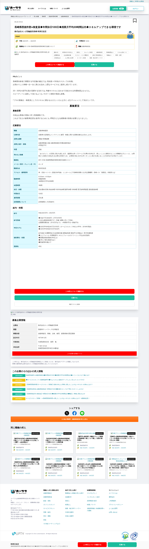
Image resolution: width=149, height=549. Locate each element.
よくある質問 (66, 8)
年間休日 (82, 41)
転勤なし (68, 504)
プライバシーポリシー (116, 504)
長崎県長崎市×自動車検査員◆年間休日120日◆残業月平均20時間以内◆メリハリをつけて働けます (58, 375)
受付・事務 (47, 516)
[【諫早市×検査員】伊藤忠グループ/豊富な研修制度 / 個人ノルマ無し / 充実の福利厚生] (90, 434)
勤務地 (21, 46)
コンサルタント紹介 (93, 497)
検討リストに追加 (74, 304)
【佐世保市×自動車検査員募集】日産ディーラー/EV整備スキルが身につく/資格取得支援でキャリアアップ (58, 466)
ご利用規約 (112, 501)
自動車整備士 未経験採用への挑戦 (95, 508)
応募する (94, 65)
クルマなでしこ (92, 493)
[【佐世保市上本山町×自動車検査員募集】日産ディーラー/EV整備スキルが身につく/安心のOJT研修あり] (90, 460)
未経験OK (68, 497)
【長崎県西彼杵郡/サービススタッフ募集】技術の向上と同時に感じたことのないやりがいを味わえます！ (59, 384)
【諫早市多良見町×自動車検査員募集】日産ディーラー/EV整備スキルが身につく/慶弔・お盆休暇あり (26, 440)
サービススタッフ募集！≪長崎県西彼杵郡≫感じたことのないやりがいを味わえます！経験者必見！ (58, 398)
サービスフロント (49, 508)
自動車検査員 (65, 16)
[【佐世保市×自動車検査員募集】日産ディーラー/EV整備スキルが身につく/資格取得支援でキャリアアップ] (58, 460)
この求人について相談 (55, 65)
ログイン (135, 8)
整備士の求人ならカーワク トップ (21, 16)
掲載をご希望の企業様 (137, 1)
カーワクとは (42, 8)
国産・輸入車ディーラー (73, 508)
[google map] (74, 268)
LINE (82, 413)
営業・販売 (47, 512)
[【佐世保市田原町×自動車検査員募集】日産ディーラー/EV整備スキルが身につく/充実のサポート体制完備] (58, 435)
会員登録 (117, 8)
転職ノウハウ (54, 8)
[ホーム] (19, 492)
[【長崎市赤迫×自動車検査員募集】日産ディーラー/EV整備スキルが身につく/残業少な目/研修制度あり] (27, 459)
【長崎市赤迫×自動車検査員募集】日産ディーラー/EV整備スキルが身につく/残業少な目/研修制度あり (26, 464)
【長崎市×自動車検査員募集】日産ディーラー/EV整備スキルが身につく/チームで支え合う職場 (122, 438)
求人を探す (31, 8)
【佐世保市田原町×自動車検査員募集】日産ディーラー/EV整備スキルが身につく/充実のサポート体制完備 (58, 440)
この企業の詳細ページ (74, 353)
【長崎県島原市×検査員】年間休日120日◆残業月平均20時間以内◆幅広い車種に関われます (55, 394)
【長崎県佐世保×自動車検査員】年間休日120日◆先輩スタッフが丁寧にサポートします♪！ (55, 389)
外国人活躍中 (69, 516)
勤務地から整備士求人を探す (74, 493)
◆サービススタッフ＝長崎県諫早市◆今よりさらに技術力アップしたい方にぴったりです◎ (55, 380)
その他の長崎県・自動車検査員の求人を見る (74, 419)
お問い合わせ (113, 512)
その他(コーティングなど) (51, 523)
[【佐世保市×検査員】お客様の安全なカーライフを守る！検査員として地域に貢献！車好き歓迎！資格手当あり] (122, 460)
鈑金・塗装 (47, 501)
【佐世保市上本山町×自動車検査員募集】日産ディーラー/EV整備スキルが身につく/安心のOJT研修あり (90, 466)
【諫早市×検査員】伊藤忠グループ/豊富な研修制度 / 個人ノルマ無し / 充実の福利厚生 (90, 438)
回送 (44, 520)
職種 (79, 46)
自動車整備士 (47, 493)
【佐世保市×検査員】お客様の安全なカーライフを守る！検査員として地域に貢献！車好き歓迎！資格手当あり (122, 466)
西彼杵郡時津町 (53, 16)
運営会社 (112, 497)
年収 (20, 41)
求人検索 (36, 16)
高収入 (67, 501)
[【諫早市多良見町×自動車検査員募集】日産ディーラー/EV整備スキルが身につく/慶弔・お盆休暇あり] (27, 435)
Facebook (74, 413)
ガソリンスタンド (49, 504)
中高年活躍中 (69, 512)
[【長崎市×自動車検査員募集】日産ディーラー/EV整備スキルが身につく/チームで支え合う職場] (122, 434)
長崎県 (44, 16)
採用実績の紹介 (92, 501)
